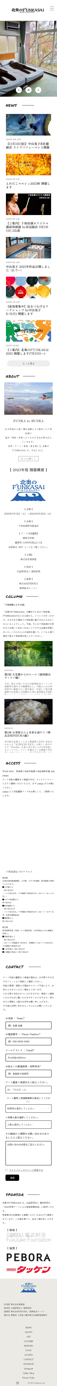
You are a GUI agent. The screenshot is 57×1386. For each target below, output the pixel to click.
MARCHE (28, 1345)
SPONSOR (28, 1363)
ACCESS (28, 1354)
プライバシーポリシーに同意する (26, 1170)
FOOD (28, 1350)
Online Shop (28, 1373)
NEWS (29, 1327)
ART (28, 1336)
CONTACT (28, 1359)
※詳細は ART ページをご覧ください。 (28, 547)
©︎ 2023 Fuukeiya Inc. (36, 1383)
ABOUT (28, 1332)
